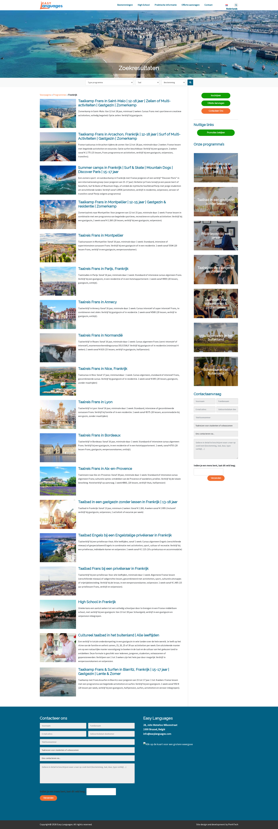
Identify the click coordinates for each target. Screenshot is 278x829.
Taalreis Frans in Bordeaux (99, 435)
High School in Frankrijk (97, 602)
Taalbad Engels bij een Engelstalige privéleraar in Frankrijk (125, 535)
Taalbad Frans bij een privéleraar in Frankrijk (113, 568)
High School (144, 4)
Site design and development (210, 824)
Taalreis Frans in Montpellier (100, 235)
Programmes (59, 94)
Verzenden (216, 478)
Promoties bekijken (216, 132)
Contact (208, 4)
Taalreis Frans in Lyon (95, 402)
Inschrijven (216, 95)
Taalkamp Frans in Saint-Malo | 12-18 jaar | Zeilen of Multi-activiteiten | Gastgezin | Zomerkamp (124, 103)
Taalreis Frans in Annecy (97, 302)
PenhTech (233, 824)
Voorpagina (45, 94)
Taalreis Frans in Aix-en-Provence (105, 468)
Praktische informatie (166, 4)
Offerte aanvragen (191, 4)
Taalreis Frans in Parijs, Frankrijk (103, 269)
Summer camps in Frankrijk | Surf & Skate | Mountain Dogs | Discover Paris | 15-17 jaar (125, 169)
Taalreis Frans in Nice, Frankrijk (102, 368)
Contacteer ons (216, 111)
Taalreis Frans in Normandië (100, 335)
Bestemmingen (125, 4)
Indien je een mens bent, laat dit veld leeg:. (215, 465)
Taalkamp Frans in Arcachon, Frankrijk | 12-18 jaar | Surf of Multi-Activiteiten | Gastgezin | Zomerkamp (129, 136)
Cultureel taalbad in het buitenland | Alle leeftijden (118, 635)
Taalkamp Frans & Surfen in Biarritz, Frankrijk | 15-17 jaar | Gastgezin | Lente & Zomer (123, 671)
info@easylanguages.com (157, 733)
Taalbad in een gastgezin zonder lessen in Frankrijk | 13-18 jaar (128, 502)
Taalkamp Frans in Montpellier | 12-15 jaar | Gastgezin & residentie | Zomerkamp (122, 204)
